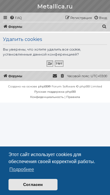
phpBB (43, 86)
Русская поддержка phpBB (55, 92)
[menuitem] (16, 17)
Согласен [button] (33, 184)
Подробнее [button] (21, 169)
